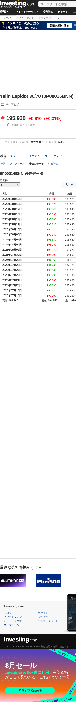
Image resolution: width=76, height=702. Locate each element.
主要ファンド (45, 17)
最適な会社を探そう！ (19, 567)
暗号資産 (48, 11)
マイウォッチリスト (27, 11)
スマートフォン (13, 616)
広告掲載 (43, 616)
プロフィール (17, 163)
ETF (60, 17)
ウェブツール (11, 624)
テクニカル (33, 156)
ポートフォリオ (13, 620)
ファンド (8, 17)
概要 (3, 163)
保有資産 (53, 163)
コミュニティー (54, 156)
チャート (63, 11)
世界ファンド (26, 17)
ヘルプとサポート (48, 620)
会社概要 (43, 612)
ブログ (8, 612)
